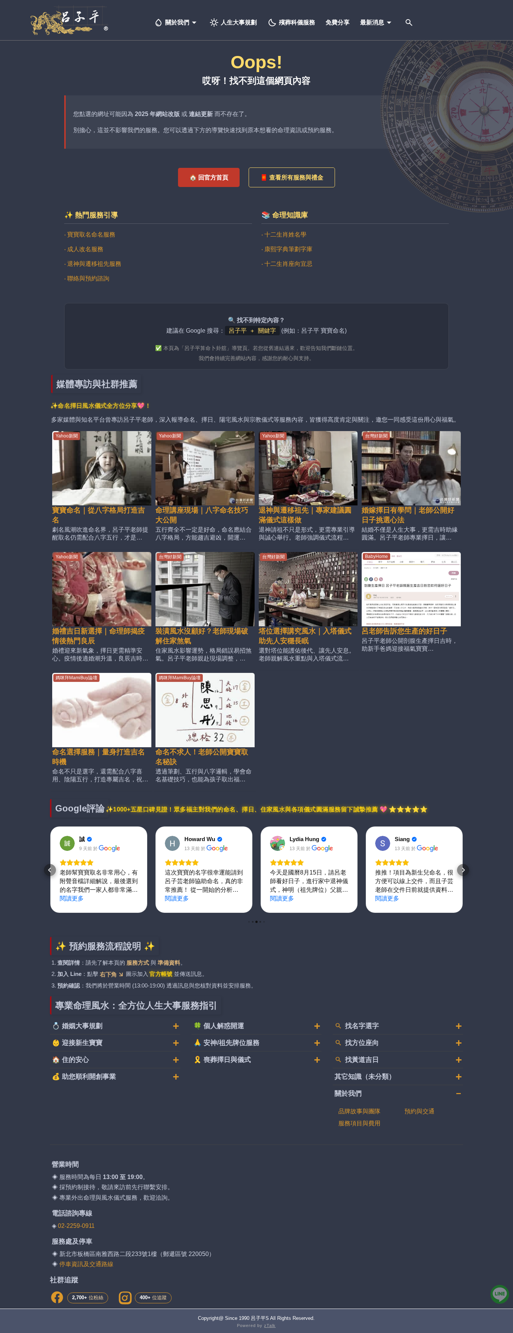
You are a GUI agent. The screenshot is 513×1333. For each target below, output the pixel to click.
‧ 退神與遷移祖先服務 (92, 264)
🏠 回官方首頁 (208, 177)
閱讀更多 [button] (72, 898)
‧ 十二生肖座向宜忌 (286, 264)
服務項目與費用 (359, 1123)
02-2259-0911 (76, 1226)
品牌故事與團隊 (359, 1111)
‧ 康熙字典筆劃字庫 (286, 249)
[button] (50, 870)
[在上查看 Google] (67, 843)
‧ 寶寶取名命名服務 (89, 234)
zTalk (270, 1325)
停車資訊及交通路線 (86, 1264)
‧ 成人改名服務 (83, 249)
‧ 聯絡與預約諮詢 (86, 278)
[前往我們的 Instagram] (125, 1298)
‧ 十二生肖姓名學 (283, 234)
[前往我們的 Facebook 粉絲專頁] (57, 1298)
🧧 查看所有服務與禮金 (291, 177)
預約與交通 (419, 1111)
